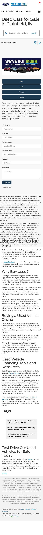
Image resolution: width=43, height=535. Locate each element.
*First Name (6, 125)
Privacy (27, 509)
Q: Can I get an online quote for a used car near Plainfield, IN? (21, 429)
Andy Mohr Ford (9, 262)
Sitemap (22, 509)
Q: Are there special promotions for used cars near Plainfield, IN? (20, 435)
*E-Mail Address (7, 142)
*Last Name (5, 134)
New (21, 81)
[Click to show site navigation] (39, 12)
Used (21, 87)
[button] (7, 11)
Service (21, 97)
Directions (19, 11)
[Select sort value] (39, 43)
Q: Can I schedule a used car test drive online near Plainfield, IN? (21, 422)
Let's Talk (7, 182)
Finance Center (14, 373)
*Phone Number (7, 150)
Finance (21, 92)
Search (34, 33)
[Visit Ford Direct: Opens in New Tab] (15, 515)
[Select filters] (35, 42)
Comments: (5, 167)
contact (30, 459)
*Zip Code (5, 159)
